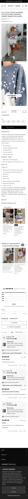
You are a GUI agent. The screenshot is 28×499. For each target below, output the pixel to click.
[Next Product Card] (26, 207)
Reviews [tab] (4, 319)
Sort (12, 332)
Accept (14, 488)
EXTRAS (3, 459)
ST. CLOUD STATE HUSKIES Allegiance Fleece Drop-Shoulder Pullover (19, 268)
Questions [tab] (13, 319)
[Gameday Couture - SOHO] (14, 6)
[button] (5, 6)
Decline (13, 491)
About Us (4, 454)
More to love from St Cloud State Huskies (11, 245)
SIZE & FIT (4, 199)
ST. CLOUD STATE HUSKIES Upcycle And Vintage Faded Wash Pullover (8, 267)
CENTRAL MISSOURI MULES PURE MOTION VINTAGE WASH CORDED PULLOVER (8, 228)
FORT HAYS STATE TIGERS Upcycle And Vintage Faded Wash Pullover (15, 345)
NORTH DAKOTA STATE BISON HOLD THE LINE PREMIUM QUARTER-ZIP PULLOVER (19, 230)
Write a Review (18, 327)
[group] (14, 1)
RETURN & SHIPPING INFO (8, 203)
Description (5, 131)
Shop (2, 450)
